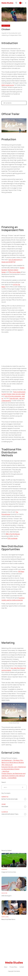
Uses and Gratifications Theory (9, 814)
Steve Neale (4, 806)
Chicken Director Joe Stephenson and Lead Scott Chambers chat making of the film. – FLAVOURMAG (13, 776)
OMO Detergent (6, 896)
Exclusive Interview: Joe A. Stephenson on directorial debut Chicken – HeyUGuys (13, 769)
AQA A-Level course (7, 85)
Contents (8, 103)
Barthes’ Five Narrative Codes (9, 799)
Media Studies (7, 3)
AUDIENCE (4, 812)
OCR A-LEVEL (5, 917)
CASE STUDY (5, 25)
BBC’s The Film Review (13, 534)
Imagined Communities (8, 872)
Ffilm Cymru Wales (14, 272)
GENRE (3, 804)
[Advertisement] (14, 209)
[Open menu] (26, 3)
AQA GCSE (4, 893)
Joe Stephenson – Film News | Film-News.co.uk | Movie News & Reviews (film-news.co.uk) (12, 762)
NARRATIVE (4, 797)
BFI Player (21, 571)
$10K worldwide (12, 538)
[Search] (16, 3)
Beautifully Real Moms (8, 919)
